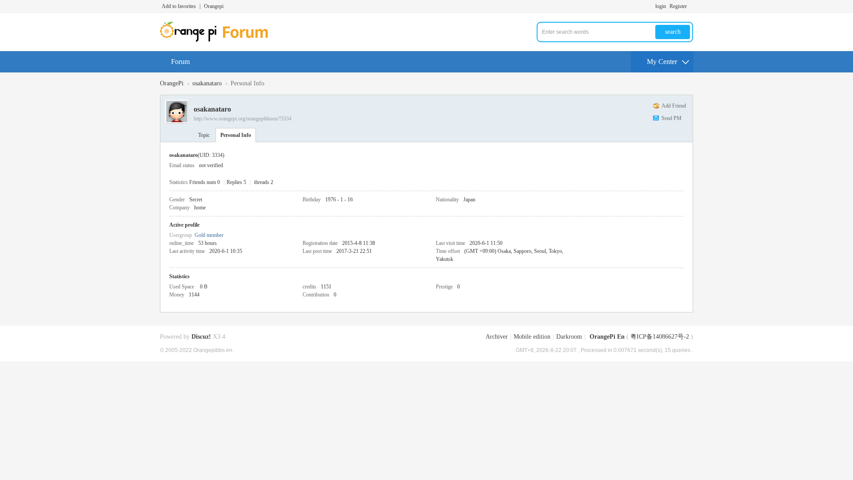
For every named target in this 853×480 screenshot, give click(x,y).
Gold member (209, 235)
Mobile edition (532, 336)
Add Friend (674, 106)
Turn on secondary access (691, 6)
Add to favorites (179, 6)
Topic (204, 135)
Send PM (672, 118)
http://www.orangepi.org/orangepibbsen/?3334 (242, 119)
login (660, 6)
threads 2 (263, 182)
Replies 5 (236, 182)
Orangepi (213, 6)
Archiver (497, 336)
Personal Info (235, 135)
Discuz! (201, 336)
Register (678, 6)
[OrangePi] (219, 40)
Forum (180, 61)
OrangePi (171, 83)
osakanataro (207, 83)
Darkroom (569, 336)
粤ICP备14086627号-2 (659, 336)
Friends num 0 (204, 182)
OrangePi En (607, 336)
